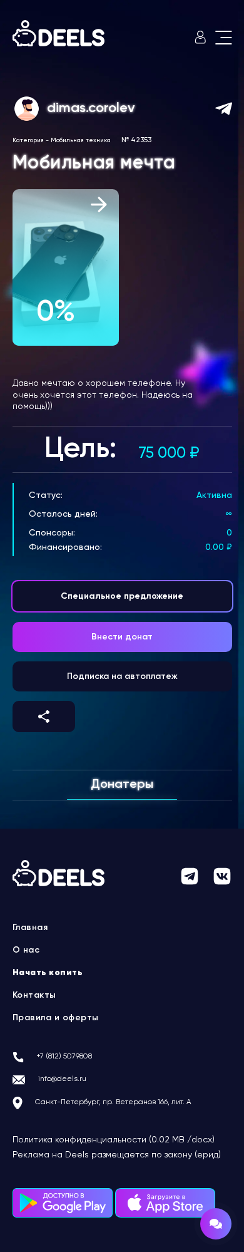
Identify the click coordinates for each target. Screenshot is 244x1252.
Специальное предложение (122, 596)
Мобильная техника (81, 140)
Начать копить (48, 972)
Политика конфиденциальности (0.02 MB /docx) (114, 1140)
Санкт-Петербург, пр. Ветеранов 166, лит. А (113, 1102)
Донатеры (122, 785)
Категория (28, 140)
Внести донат (122, 637)
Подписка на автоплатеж (122, 676)
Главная (30, 927)
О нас (26, 950)
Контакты (34, 995)
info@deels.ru (62, 1079)
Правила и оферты (56, 1017)
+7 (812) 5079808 (64, 1056)
